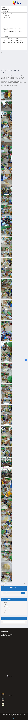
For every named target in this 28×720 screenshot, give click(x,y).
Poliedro (4, 49)
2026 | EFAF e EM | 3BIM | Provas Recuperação (13, 42)
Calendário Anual (6, 26)
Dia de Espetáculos (22, 586)
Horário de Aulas (7, 608)
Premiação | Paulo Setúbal (12, 695)
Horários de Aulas (7, 13)
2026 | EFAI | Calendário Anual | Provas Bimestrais (12, 29)
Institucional (6, 15)
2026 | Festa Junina (10, 700)
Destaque (6, 606)
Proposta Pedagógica (8, 21)
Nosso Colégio (5, 9)
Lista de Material (7, 17)
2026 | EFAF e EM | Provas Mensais (10, 38)
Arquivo (6, 602)
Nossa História (6, 19)
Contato (5, 11)
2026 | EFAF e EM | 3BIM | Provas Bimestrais (12, 40)
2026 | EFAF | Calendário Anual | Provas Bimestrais (12, 32)
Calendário (6, 604)
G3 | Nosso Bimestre (11, 704)
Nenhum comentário (15, 583)
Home (3, 7)
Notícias (4, 44)
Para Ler (4, 46)
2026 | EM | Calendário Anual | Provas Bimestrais (12, 36)
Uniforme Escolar (7, 23)
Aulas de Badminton (5, 586)
